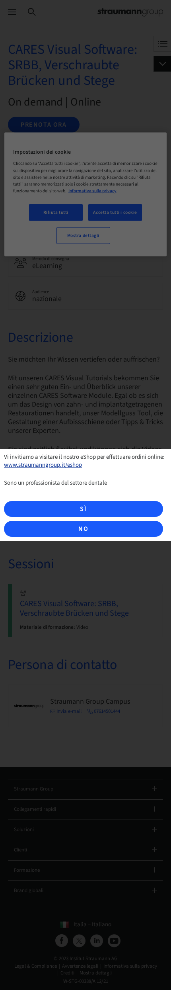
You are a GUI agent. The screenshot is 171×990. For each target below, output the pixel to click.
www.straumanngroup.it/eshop (43, 465)
